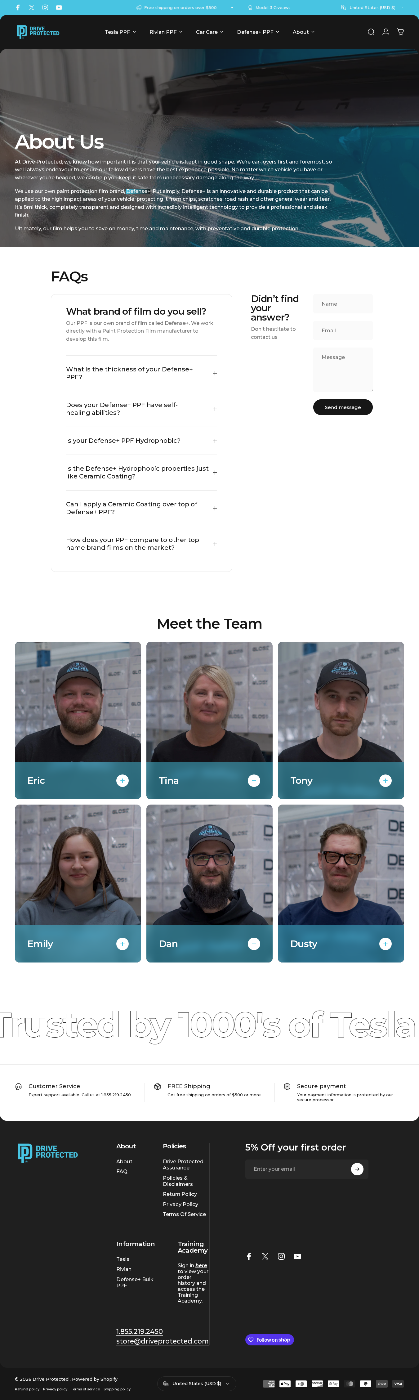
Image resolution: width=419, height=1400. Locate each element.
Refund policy (27, 1389)
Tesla (123, 1259)
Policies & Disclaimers (178, 1181)
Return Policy (180, 1194)
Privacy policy (55, 1389)
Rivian (123, 1269)
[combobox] (372, 7)
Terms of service (85, 1389)
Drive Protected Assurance (183, 1164)
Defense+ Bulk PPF (135, 1282)
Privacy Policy (180, 1204)
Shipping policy (117, 1389)
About (124, 1161)
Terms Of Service (184, 1214)
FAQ (121, 1171)
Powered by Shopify (95, 1379)
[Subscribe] (357, 1169)
